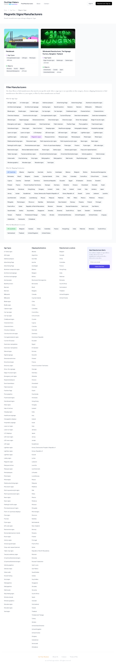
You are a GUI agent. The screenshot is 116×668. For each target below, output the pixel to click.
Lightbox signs (85, 132)
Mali (68, 197)
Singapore (41, 210)
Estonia (89, 180)
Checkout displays (13, 115)
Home (5, 10)
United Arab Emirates (64, 215)
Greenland (84, 185)
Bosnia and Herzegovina (98, 172)
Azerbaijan (58, 172)
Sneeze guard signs (71, 149)
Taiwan (10, 215)
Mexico (83, 197)
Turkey (43, 215)
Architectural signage (14, 107)
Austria (49, 172)
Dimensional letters (38, 119)
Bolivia (85, 172)
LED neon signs (49, 132)
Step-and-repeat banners (89, 149)
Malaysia (51, 197)
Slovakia (50, 210)
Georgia (47, 185)
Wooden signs (26, 162)
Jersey (10, 193)
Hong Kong (31, 189)
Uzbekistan (11, 219)
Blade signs (11, 111)
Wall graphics (46, 158)
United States (93, 215)
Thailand (18, 215)
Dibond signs (11, 119)
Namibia (40, 202)
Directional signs (53, 119)
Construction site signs (30, 115)
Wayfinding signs (82, 158)
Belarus (68, 172)
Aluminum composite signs (94, 102)
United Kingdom (80, 215)
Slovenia (59, 210)
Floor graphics (83, 124)
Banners (70, 107)
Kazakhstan (26, 193)
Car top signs (46, 111)
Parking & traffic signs (14, 145)
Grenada (94, 185)
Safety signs (57, 149)
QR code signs (98, 145)
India (57, 189)
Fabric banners (58, 124)
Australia (40, 172)
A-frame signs (24, 102)
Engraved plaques (30, 124)
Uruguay (104, 215)
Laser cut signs (12, 132)
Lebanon (96, 193)
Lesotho (105, 193)
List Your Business (43, 657)
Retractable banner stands (30, 149)
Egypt (71, 180)
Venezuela (21, 219)
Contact (46, 3)
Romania (59, 206)
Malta (75, 197)
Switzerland (97, 210)
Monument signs (31, 141)
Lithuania (22, 197)
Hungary (41, 189)
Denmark (27, 180)
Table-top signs (12, 154)
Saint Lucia (85, 206)
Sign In (91, 3)
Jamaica (93, 189)
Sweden (87, 210)
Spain (79, 210)
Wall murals (69, 158)
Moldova (92, 197)
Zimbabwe (32, 219)
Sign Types (13, 10)
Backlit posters (59, 107)
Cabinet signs (34, 111)
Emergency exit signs (14, 124)
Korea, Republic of (68, 193)
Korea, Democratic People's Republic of (46, 193)
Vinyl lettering (22, 158)
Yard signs (50, 162)
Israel (79, 189)
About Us (55, 657)
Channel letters (85, 111)
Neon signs (84, 141)
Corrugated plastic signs (48, 115)
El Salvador (79, 180)
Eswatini (97, 180)
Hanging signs (50, 128)
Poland (90, 202)
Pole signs (68, 145)
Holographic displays (81, 128)
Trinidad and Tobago (31, 215)
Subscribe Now (99, 266)
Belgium (76, 172)
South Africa (70, 210)
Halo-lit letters (37, 128)
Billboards (88, 107)
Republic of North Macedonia (35, 206)
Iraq (64, 189)
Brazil (19, 176)
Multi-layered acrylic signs (48, 141)
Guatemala (11, 189)
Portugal (98, 202)
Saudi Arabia (11, 210)
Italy (86, 189)
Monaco (100, 197)
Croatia (105, 176)
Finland (10, 185)
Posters (77, 145)
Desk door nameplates (81, 115)
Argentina (31, 172)
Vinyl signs (34, 158)
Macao (43, 197)
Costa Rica (83, 176)
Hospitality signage (97, 128)
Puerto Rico (11, 206)
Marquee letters (50, 137)
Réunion (50, 206)
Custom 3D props (65, 115)
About (38, 3)
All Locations (11, 229)
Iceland (50, 189)
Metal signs (87, 137)
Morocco (31, 202)
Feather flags (71, 124)
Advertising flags (62, 102)
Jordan (17, 193)
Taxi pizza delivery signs (28, 154)
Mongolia (10, 202)
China (65, 176)
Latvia (88, 193)
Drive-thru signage (81, 119)
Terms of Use (74, 657)
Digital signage (24, 119)
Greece (75, 185)
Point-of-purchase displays (52, 145)
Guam (103, 185)
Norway (72, 202)
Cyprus (10, 180)
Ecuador (62, 180)
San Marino (95, 206)
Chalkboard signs (71, 111)
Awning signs (46, 107)
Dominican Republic (50, 180)
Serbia (21, 210)
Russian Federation (72, 206)
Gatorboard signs (13, 128)
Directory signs (67, 119)
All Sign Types (12, 102)
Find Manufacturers (27, 3)
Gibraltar (66, 185)
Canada (36, 176)
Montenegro (21, 202)
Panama (81, 202)
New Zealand (62, 202)
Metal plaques (75, 137)
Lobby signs (24, 137)
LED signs (74, 132)
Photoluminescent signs (32, 145)
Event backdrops (45, 124)
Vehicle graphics (87, 154)
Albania (21, 172)
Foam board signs (97, 124)
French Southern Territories (32, 185)
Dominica (37, 180)
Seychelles (30, 210)
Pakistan (82, 229)
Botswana (11, 176)
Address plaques (48, 102)
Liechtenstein (12, 197)
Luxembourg (33, 197)
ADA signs (36, 102)
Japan (102, 189)
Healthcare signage (65, 128)
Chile (57, 176)
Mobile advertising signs (15, 141)
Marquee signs (63, 137)
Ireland (71, 189)
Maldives (60, 197)
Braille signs (22, 111)
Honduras (21, 189)
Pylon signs (86, 145)
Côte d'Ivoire (95, 176)
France (18, 185)
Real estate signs (13, 149)
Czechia (18, 180)
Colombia (73, 176)
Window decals (96, 158)
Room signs (45, 149)
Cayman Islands (47, 176)
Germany (56, 185)
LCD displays (37, 132)
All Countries (11, 172)
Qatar (20, 206)
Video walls (11, 158)
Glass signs (25, 128)
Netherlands (51, 202)
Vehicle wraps (100, 154)
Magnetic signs (36, 137)
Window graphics (13, 162)
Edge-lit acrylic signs (97, 119)
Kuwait (80, 193)
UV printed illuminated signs (48, 154)
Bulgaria (27, 176)
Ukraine (52, 215)
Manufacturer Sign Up (103, 3)
